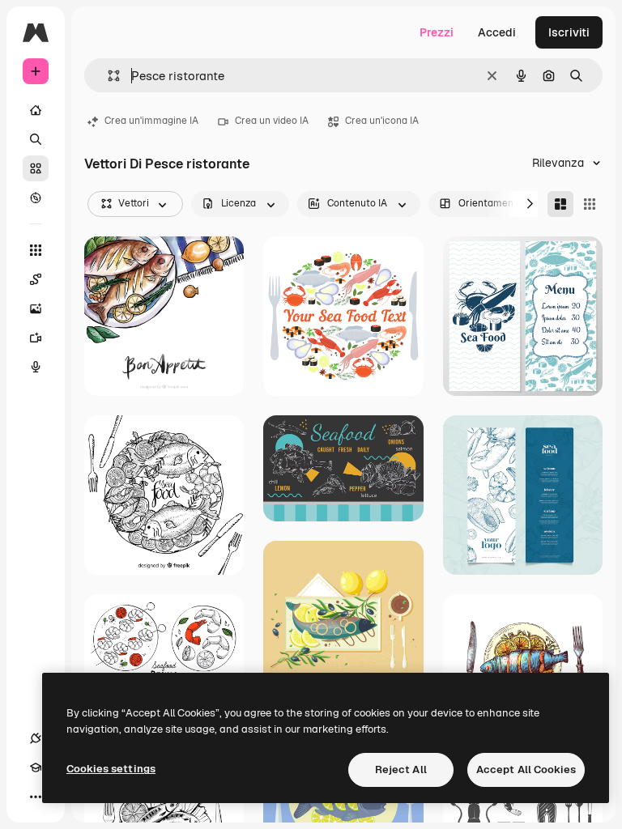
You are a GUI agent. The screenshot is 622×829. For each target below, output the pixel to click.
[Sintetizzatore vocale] (36, 367)
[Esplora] (36, 197)
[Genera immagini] (36, 308)
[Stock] (36, 168)
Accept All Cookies (526, 769)
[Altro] (36, 797)
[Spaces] (36, 279)
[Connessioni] (36, 738)
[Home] (36, 110)
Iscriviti (569, 32)
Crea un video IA (272, 120)
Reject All (401, 769)
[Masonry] (560, 204)
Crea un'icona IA (382, 120)
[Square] (590, 204)
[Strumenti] (36, 250)
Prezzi (437, 32)
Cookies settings (111, 769)
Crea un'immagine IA (151, 120)
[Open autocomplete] (107, 76)
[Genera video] (36, 338)
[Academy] (36, 767)
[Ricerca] (36, 139)
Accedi (497, 32)
